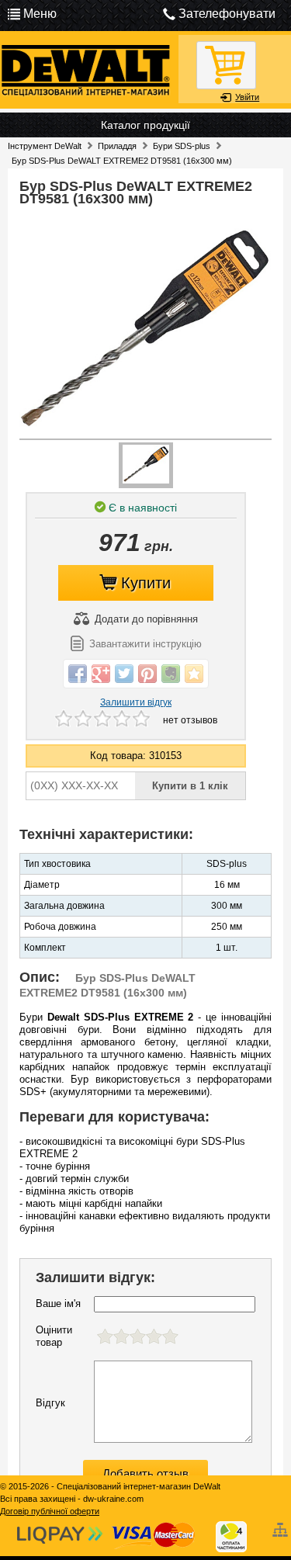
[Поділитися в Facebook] (77, 673)
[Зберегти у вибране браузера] (194, 673)
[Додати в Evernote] (170, 673)
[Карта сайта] (282, 1523)
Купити (146, 582)
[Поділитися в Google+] (101, 673)
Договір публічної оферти (49, 1511)
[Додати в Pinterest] (147, 673)
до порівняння (146, 619)
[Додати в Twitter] (124, 673)
